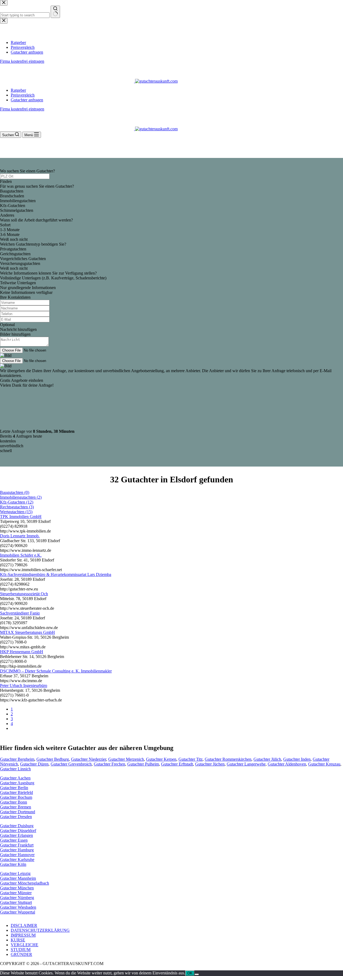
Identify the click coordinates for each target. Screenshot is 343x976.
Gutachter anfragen (27, 100)
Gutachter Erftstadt (177, 764)
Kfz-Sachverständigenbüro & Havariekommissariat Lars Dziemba (55, 574)
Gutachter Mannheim (18, 878)
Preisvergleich (23, 95)
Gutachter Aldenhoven (287, 764)
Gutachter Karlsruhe (17, 859)
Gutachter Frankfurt (16, 845)
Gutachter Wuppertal (17, 912)
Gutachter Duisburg (16, 825)
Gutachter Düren (34, 764)
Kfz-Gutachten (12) (16, 502)
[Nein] (197, 974)
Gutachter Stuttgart (16, 902)
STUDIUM (21, 949)
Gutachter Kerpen (161, 759)
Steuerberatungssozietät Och (24, 593)
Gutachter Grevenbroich (71, 764)
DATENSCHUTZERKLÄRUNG (40, 930)
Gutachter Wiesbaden (18, 907)
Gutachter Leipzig (15, 873)
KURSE (18, 940)
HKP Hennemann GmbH (21, 651)
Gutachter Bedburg (52, 759)
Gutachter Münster (16, 892)
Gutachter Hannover (17, 854)
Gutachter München (17, 888)
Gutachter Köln (13, 864)
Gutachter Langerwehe (246, 764)
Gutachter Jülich (267, 759)
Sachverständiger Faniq (20, 613)
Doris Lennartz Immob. (20, 536)
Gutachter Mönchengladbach (24, 883)
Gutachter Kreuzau (324, 764)
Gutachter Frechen (109, 764)
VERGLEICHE (24, 944)
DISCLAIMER (24, 925)
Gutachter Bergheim (17, 759)
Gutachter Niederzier (88, 759)
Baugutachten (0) (14, 492)
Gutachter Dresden (16, 816)
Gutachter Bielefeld (16, 792)
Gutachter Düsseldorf (18, 830)
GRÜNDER (21, 954)
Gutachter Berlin (14, 787)
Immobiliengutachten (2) (21, 497)
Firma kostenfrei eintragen (22, 109)
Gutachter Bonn (13, 802)
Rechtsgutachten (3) (17, 507)
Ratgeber (18, 90)
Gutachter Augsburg (17, 783)
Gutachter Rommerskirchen (228, 759)
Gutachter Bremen (15, 807)
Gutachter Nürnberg (17, 897)
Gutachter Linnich (15, 769)
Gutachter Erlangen (16, 835)
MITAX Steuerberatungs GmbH (27, 632)
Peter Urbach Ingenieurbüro (23, 685)
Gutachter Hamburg (17, 850)
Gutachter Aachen (15, 778)
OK (189, 973)
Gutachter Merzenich (126, 759)
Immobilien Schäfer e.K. (21, 555)
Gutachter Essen (14, 840)
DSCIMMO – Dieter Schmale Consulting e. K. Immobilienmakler (56, 671)
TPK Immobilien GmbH (21, 516)
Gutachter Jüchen (210, 764)
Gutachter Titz (190, 759)
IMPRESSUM (23, 935)
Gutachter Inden (297, 759)
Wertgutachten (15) (16, 511)
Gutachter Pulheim (143, 764)
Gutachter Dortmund (17, 811)
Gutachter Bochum (16, 797)
